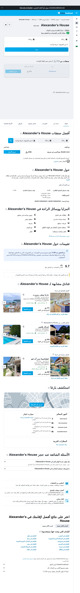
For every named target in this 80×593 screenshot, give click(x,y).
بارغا (35, 19)
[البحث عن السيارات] (76, 27)
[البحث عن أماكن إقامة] (76, 23)
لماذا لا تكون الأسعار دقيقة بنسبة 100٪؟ (55, 571)
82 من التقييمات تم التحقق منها (51, 33)
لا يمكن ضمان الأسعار (28, 558)
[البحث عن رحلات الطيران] (76, 19)
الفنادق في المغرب (63, 536)
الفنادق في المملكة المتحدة (28, 547)
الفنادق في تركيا (31, 538)
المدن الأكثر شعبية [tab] (47, 526)
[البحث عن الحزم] (76, 31)
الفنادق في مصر (31, 544)
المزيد (68, 180)
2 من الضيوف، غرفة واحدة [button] (59, 44)
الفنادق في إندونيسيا (63, 541)
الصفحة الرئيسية (65, 19)
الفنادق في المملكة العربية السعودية (59, 538)
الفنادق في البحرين (63, 544)
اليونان (57, 19)
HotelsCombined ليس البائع (59, 564)
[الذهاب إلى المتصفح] (76, 35)
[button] (2, 8)
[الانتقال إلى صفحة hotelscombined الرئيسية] (65, 13)
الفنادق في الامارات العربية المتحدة (26, 541)
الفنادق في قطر (31, 536)
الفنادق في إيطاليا (64, 549)
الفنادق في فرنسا (64, 547)
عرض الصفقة (27, 309)
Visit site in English (26, 8)
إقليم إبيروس (45, 19)
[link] (57, 314)
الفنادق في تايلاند (31, 549)
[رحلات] (76, 41)
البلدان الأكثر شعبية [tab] (62, 526)
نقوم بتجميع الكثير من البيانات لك (57, 568)
